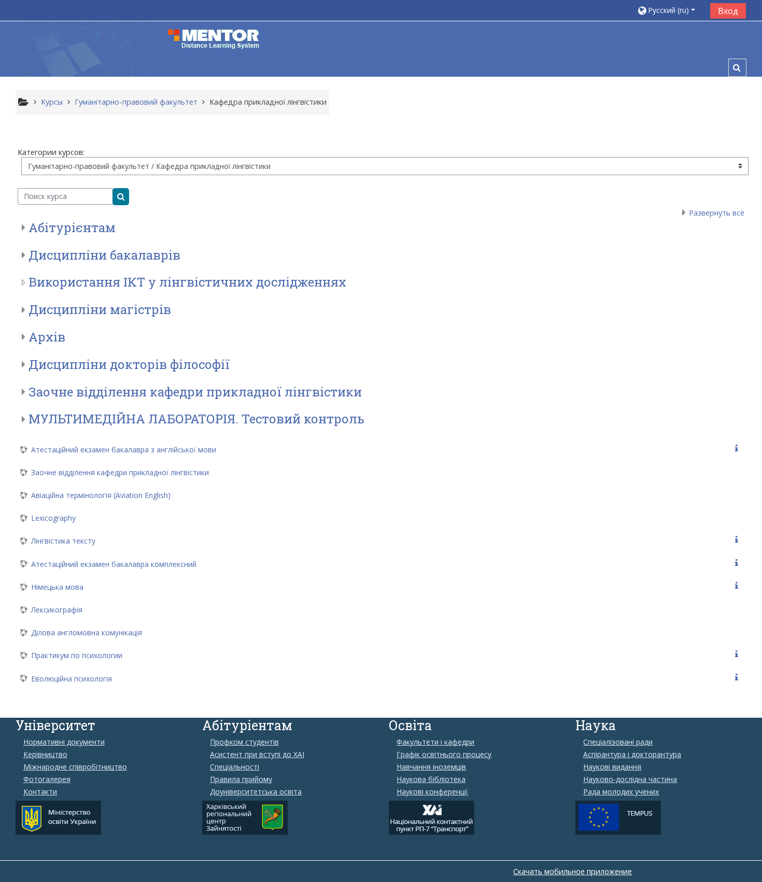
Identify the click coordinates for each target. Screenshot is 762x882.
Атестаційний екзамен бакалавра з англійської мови (123, 449)
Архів (47, 337)
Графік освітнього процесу (444, 754)
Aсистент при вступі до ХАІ (257, 754)
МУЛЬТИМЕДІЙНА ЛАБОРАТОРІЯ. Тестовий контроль (196, 418)
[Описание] (738, 448)
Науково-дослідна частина (630, 779)
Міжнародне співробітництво (75, 767)
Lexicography (53, 518)
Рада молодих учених (621, 791)
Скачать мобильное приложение (572, 871)
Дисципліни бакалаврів (104, 255)
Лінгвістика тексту (63, 541)
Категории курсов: (51, 152)
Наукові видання (612, 767)
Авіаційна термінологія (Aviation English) (101, 495)
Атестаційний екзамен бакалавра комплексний (113, 564)
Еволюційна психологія (71, 679)
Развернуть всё (716, 213)
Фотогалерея (46, 779)
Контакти (40, 791)
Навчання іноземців (431, 767)
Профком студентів (244, 742)
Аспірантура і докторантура (632, 754)
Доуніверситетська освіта (256, 791)
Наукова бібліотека (431, 779)
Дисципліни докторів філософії (129, 364)
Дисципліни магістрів (100, 309)
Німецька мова (57, 587)
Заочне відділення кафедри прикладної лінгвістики (195, 391)
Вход (728, 11)
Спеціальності (234, 767)
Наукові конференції (432, 791)
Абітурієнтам (72, 227)
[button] (670, 10)
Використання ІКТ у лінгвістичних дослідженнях (187, 282)
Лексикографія (56, 610)
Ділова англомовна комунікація (86, 632)
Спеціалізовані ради (618, 742)
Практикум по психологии (76, 655)
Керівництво (45, 754)
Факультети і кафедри (435, 742)
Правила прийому (241, 779)
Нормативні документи (64, 742)
